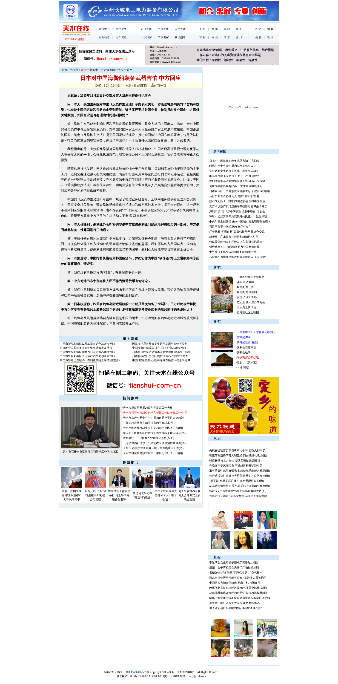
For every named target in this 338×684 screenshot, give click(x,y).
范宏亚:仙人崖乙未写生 (251, 302)
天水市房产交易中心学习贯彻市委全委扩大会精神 (153, 417)
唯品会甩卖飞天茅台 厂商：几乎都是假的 (234, 176)
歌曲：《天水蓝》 (248, 362)
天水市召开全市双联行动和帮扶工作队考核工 (90, 451)
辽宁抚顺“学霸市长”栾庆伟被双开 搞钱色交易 (237, 231)
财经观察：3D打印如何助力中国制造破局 (234, 246)
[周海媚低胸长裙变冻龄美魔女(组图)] (220, 548)
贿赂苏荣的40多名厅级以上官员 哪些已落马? (236, 241)
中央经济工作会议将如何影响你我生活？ (234, 252)
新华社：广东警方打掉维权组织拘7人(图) (234, 236)
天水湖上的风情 (246, 307)
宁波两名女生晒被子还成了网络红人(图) (233, 171)
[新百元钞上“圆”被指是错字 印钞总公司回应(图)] (95, 486)
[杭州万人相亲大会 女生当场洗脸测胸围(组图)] (222, 293)
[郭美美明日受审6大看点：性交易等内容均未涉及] (243, 636)
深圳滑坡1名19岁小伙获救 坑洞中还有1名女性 (237, 211)
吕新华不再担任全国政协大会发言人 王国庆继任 (238, 257)
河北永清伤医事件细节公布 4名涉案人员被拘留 (237, 577)
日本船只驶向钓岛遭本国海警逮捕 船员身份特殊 (161, 352)
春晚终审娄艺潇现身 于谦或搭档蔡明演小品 (235, 465)
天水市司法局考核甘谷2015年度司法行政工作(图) (153, 453)
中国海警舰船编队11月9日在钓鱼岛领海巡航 (159, 347)
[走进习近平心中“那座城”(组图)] (142, 486)
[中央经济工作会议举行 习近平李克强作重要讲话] (119, 486)
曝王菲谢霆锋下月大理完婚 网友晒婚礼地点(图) (238, 455)
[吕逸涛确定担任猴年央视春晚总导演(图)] (243, 528)
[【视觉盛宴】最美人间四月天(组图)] (222, 312)
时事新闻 (109, 70)
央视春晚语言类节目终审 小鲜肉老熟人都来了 (237, 450)
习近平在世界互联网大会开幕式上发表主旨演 (189, 495)
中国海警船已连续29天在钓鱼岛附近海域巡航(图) (90, 360)
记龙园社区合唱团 (248, 312)
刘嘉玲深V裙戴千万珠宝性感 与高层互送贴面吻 (238, 496)
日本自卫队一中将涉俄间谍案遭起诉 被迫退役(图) (239, 191)
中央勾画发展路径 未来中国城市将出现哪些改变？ (240, 221)
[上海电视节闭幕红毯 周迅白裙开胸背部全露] (267, 528)
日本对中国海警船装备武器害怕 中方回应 (234, 160)
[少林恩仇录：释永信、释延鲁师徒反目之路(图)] (220, 656)
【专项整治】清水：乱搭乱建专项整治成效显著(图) (154, 443)
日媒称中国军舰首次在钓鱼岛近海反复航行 (86, 347)
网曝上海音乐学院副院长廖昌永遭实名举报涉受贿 (239, 598)
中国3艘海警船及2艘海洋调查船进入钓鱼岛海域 (161, 360)
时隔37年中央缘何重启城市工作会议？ (232, 165)
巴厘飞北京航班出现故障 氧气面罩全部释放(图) (238, 587)
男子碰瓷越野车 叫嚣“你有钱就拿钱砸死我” (235, 608)
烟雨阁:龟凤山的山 (248, 292)
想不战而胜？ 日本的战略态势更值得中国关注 (237, 201)
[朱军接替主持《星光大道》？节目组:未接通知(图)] (267, 548)
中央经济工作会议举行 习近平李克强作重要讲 (119, 495)
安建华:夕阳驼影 (247, 297)
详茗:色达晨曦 (245, 282)
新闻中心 (95, 70)
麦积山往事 (244, 352)
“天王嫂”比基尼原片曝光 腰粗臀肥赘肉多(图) (236, 480)
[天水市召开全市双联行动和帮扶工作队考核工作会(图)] (90, 447)
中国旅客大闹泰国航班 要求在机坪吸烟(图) (235, 582)
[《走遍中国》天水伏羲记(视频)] (222, 348)
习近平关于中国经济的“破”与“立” (229, 226)
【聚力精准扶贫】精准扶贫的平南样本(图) (149, 422)
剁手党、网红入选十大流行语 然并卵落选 (234, 603)
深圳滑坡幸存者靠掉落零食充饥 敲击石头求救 (237, 181)
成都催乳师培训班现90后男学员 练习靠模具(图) (238, 593)
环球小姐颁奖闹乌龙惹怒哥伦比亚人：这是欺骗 (238, 216)
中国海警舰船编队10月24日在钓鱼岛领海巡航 (87, 352)
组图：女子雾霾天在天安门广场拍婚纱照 (234, 567)
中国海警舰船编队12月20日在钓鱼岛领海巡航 (87, 343)
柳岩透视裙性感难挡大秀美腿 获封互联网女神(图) (239, 475)
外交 (121, 70)
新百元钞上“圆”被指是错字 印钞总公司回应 (95, 495)
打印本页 (160, 85)
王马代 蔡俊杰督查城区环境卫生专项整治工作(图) (153, 448)
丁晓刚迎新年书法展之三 (252, 277)
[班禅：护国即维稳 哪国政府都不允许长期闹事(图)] (71, 486)
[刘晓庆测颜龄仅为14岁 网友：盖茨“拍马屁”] (243, 548)
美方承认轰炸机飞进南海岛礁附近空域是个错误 (238, 206)
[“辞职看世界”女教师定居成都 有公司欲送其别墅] (243, 656)
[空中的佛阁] (222, 367)
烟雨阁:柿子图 (245, 287)
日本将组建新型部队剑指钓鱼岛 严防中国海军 (160, 356)
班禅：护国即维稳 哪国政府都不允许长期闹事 (72, 495)
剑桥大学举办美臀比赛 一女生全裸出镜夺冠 (235, 186)
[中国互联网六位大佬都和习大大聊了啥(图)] (165, 486)
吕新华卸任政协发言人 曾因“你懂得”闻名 (234, 196)
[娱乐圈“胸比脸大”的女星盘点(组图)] (220, 528)
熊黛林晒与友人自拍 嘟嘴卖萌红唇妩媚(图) (235, 460)
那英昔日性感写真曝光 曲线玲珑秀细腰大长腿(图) (239, 470)
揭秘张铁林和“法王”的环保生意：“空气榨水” (236, 572)
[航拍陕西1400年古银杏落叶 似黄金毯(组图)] (220, 636)
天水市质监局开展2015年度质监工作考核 (148, 407)
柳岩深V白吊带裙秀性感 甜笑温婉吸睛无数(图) (237, 491)
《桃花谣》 (244, 367)
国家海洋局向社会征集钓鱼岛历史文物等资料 (159, 343)
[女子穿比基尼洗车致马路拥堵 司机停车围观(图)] (267, 636)
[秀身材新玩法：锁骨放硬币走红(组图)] (267, 656)
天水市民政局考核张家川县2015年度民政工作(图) (153, 428)
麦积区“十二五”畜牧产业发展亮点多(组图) (148, 438)
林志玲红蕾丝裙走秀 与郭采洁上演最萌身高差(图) (239, 486)
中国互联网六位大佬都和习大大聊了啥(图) (166, 495)
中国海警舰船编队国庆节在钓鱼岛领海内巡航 (87, 356)
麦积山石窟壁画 (246, 347)
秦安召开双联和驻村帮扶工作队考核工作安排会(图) (154, 433)
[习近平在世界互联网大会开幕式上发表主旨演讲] (189, 486)
